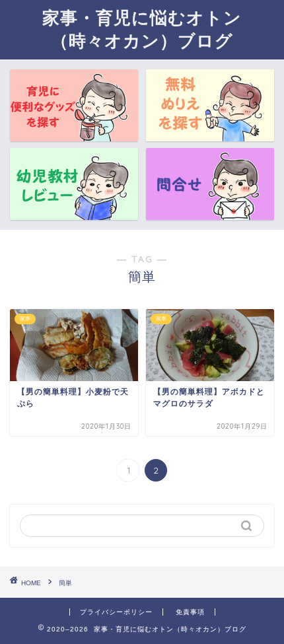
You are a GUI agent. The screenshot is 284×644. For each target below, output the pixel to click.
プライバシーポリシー (116, 612)
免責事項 (190, 612)
